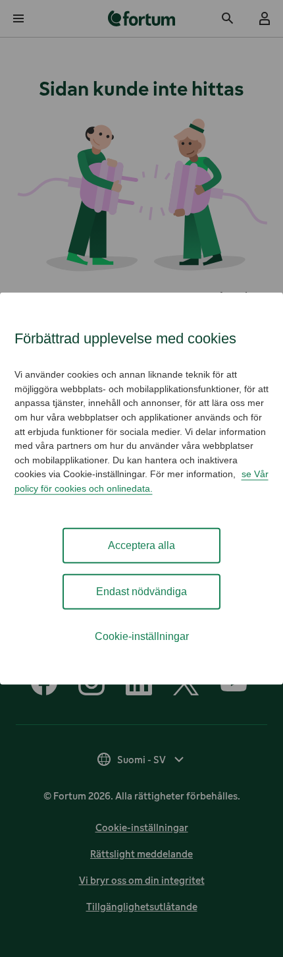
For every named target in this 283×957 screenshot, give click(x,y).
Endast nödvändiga (141, 590)
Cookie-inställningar (142, 635)
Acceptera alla (141, 544)
